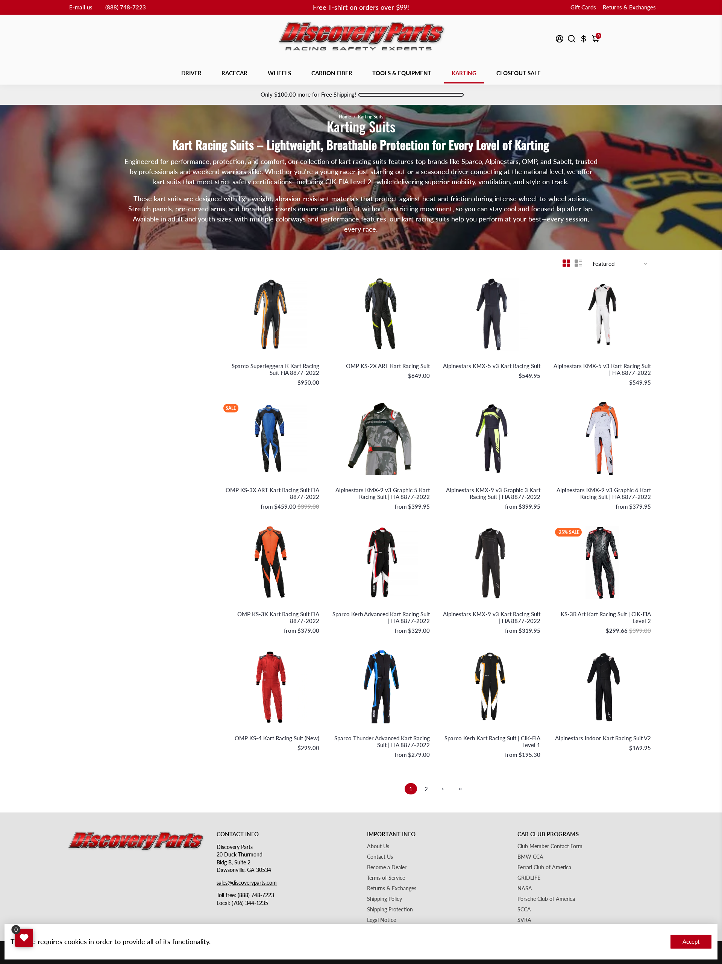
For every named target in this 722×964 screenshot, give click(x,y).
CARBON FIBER (331, 73)
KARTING (464, 73)
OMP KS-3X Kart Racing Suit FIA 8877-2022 (278, 617)
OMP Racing (417, 358)
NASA (524, 888)
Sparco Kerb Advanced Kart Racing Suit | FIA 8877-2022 (381, 617)
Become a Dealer (387, 867)
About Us (378, 846)
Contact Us (380, 857)
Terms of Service (386, 878)
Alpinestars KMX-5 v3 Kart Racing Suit (491, 365)
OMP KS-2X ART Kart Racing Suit (388, 365)
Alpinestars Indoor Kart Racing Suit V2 (603, 738)
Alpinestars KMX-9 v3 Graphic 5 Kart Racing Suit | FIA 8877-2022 (382, 493)
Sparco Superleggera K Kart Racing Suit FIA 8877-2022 (275, 369)
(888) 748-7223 (125, 7)
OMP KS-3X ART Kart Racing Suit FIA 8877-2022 (272, 493)
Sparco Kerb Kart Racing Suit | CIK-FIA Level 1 (492, 741)
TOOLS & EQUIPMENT (401, 73)
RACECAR (234, 73)
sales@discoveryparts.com (247, 883)
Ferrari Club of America (544, 867)
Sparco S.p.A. (306, 358)
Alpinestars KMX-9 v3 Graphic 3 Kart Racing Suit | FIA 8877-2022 (493, 493)
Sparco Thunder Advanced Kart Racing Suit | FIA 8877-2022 (382, 741)
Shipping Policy (384, 899)
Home (345, 117)
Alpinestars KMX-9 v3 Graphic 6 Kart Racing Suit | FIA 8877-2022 (604, 493)
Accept (691, 941)
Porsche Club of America (546, 899)
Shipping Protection (390, 909)
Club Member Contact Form (549, 846)
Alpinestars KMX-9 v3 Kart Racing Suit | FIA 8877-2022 (491, 617)
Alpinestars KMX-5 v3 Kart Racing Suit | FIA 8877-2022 (602, 369)
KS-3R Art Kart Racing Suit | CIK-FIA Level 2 (606, 617)
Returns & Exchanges (629, 7)
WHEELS (279, 73)
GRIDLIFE (528, 878)
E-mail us (81, 7)
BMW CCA (530, 857)
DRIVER (191, 73)
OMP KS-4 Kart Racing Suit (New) (277, 738)
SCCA (524, 909)
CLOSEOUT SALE (518, 73)
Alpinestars (529, 358)
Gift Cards (583, 7)
